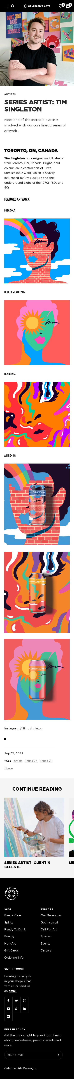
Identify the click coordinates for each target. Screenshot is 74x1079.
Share (8, 768)
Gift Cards (11, 950)
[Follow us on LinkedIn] (24, 1009)
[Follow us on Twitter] (16, 1001)
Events (45, 943)
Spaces (46, 936)
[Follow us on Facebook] (8, 1001)
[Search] (12, 6)
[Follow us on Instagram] (24, 1001)
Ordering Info (14, 957)
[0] (61, 6)
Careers (46, 950)
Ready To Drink (15, 929)
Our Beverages (51, 915)
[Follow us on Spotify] (8, 1017)
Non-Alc (10, 943)
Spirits (8, 922)
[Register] (57, 1055)
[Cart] (68, 6)
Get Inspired (49, 922)
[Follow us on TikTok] (16, 1009)
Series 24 (31, 761)
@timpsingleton (31, 728)
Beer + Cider (13, 915)
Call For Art (49, 929)
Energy (9, 936)
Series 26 (46, 761)
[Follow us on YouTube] (8, 1009)
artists (10, 94)
